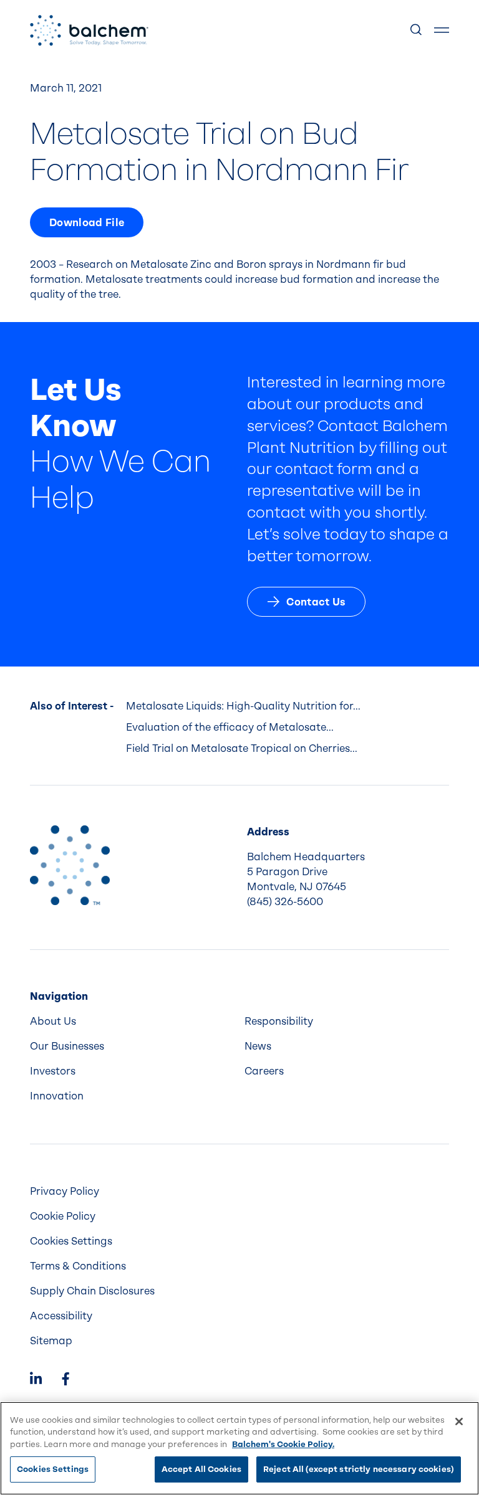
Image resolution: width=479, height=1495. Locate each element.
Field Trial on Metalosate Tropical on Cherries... (241, 748)
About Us (53, 1021)
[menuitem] (132, 1021)
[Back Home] (89, 30)
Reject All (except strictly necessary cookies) (358, 1469)
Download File (86, 223)
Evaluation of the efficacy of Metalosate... (230, 727)
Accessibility (61, 1316)
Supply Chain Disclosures (92, 1291)
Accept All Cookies (201, 1469)
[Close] (459, 1421)
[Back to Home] (70, 865)
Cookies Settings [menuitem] (71, 1241)
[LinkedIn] (36, 1380)
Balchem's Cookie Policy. (283, 1444)
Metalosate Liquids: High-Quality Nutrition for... (243, 706)
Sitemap (51, 1341)
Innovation (57, 1096)
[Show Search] (416, 30)
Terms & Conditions (78, 1266)
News (257, 1046)
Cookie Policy (62, 1216)
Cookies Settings (53, 1469)
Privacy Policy (64, 1191)
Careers (264, 1071)
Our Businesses (67, 1046)
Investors (52, 1071)
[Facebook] (65, 1380)
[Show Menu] (441, 30)
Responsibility (278, 1021)
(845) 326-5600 (285, 902)
